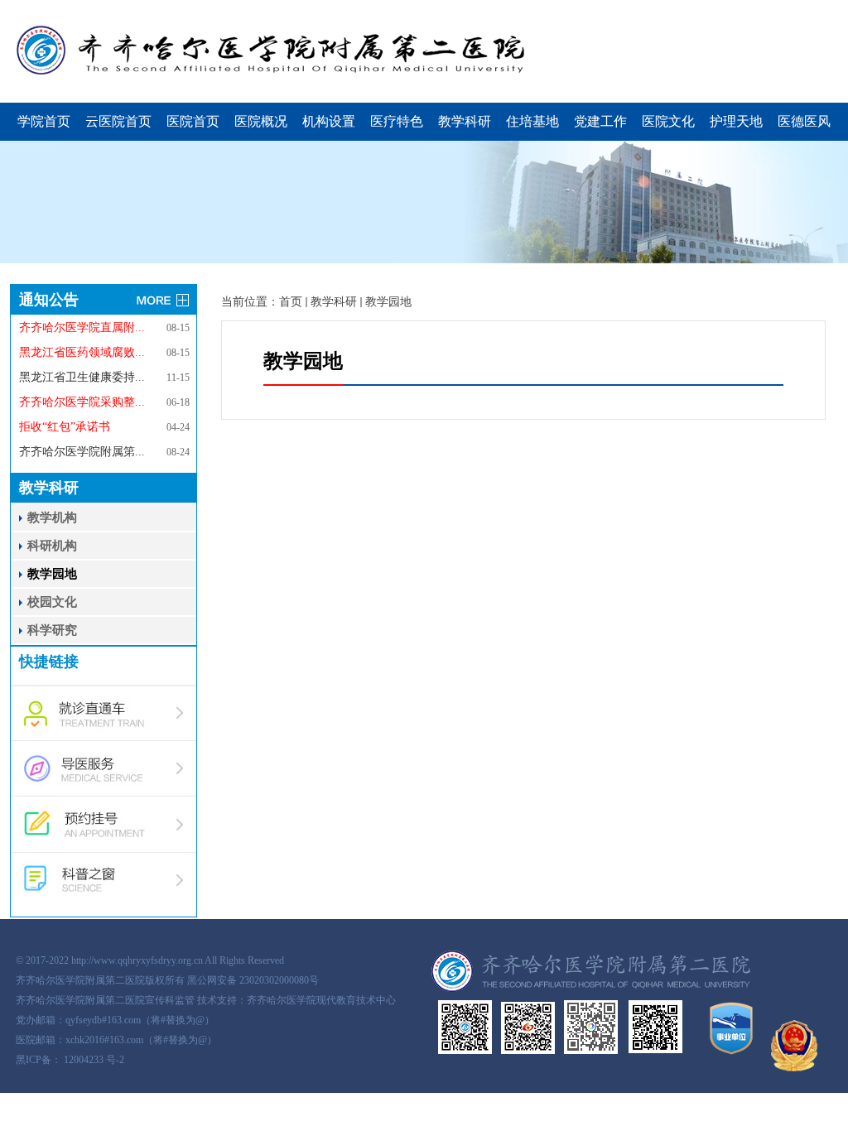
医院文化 (668, 121)
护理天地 (736, 121)
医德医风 (804, 121)
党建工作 (600, 121)
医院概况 (260, 121)
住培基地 (532, 121)
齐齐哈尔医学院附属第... (82, 451)
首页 (290, 302)
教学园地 (388, 302)
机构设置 (328, 121)
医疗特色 (396, 121)
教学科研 (464, 121)
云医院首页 (118, 121)
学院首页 (43, 121)
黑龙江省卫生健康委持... (82, 377)
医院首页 (192, 121)
